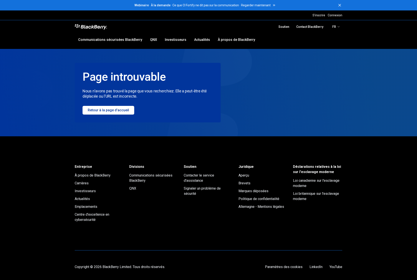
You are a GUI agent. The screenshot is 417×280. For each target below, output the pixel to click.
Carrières (82, 183)
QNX (153, 40)
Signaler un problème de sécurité (202, 191)
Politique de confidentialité (258, 199)
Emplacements (86, 207)
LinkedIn (316, 267)
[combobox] (336, 27)
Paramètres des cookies (284, 267)
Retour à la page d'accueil (108, 110)
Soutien (283, 26)
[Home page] (121, 26)
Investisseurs (175, 40)
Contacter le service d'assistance (199, 178)
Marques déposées (253, 191)
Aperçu (243, 175)
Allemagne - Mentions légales (261, 207)
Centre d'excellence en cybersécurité (92, 217)
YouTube (335, 267)
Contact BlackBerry (309, 26)
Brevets (244, 183)
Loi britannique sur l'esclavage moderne (316, 196)
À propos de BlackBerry (236, 40)
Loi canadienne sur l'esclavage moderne (316, 183)
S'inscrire (319, 15)
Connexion (335, 15)
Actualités (202, 40)
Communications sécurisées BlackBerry (110, 40)
